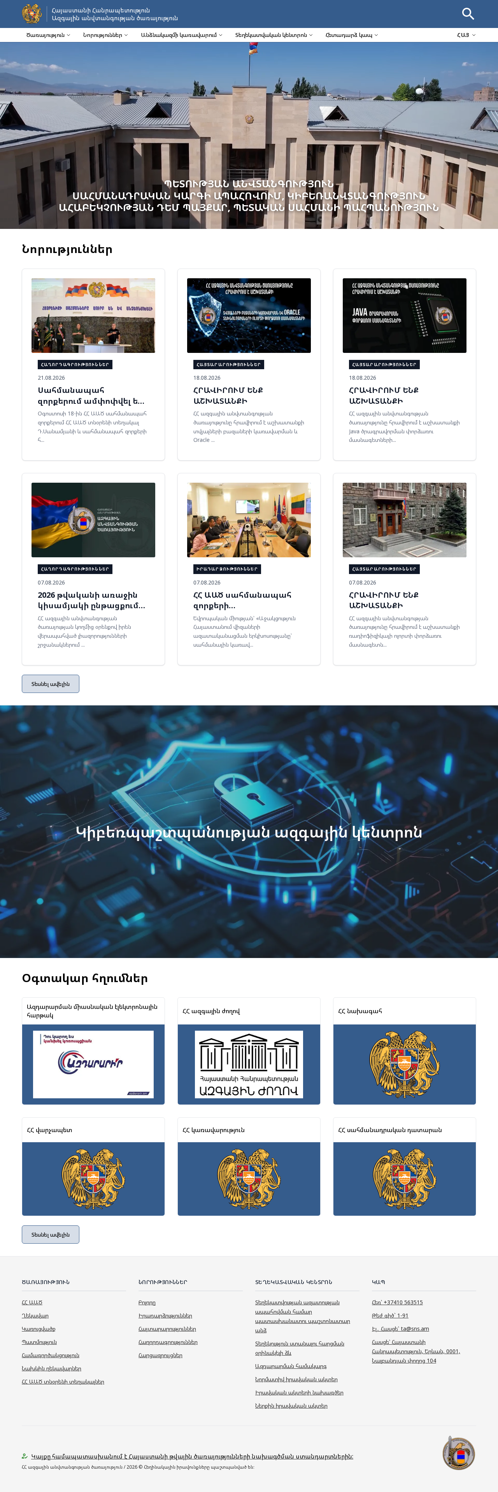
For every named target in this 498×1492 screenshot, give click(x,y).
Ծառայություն (45, 34)
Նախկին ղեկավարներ (51, 1368)
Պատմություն (39, 1341)
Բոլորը (147, 1302)
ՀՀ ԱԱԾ (32, 1302)
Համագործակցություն (50, 1355)
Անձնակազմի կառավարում (179, 34)
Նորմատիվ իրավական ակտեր (296, 1379)
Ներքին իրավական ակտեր (291, 1405)
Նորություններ (102, 34)
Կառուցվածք (39, 1328)
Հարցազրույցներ (160, 1355)
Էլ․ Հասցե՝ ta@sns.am (400, 1328)
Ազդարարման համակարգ (291, 1366)
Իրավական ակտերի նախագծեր (299, 1392)
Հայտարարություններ (167, 1328)
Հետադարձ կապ (349, 34)
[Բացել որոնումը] (468, 14)
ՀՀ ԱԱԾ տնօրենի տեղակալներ (63, 1381)
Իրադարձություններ (165, 1315)
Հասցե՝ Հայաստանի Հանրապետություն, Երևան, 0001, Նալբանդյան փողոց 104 (416, 1351)
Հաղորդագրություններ (168, 1341)
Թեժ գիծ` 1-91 (390, 1315)
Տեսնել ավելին (51, 684)
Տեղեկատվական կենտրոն (271, 34)
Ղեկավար (35, 1315)
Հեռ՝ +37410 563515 (397, 1302)
